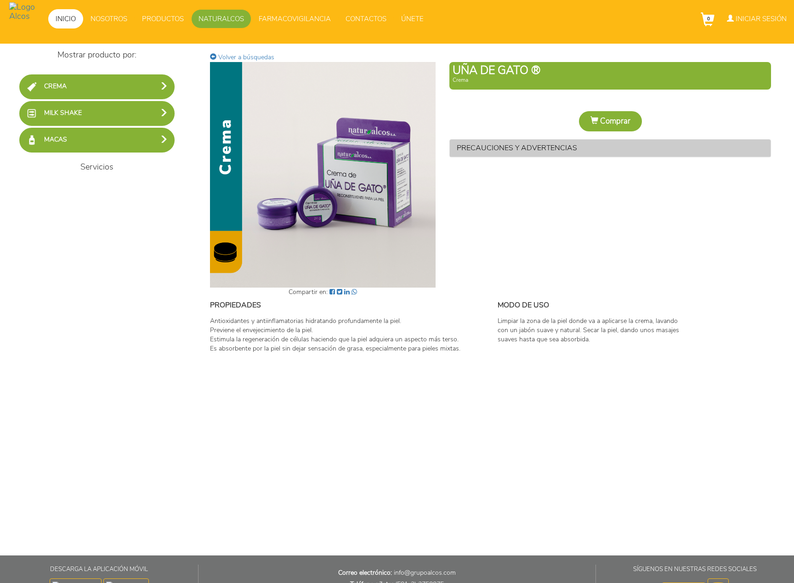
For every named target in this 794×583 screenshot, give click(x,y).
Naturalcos (221, 18)
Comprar (614, 121)
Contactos (366, 18)
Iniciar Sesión (760, 18)
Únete (412, 18)
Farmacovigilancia (295, 18)
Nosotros (109, 18)
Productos (163, 18)
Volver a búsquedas (245, 57)
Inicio (66, 18)
